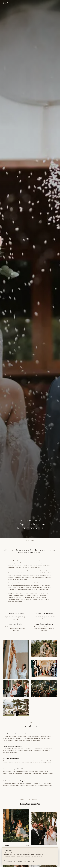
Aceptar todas (9, 861)
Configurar (29, 861)
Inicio (27, 540)
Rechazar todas (19, 861)
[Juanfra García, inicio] (7, 2)
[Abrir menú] (56, 3)
